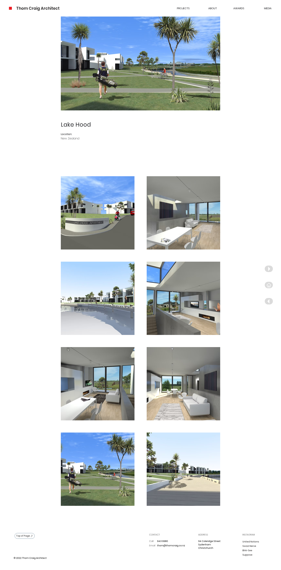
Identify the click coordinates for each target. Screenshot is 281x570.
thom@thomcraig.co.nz (171, 545)
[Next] (269, 269)
